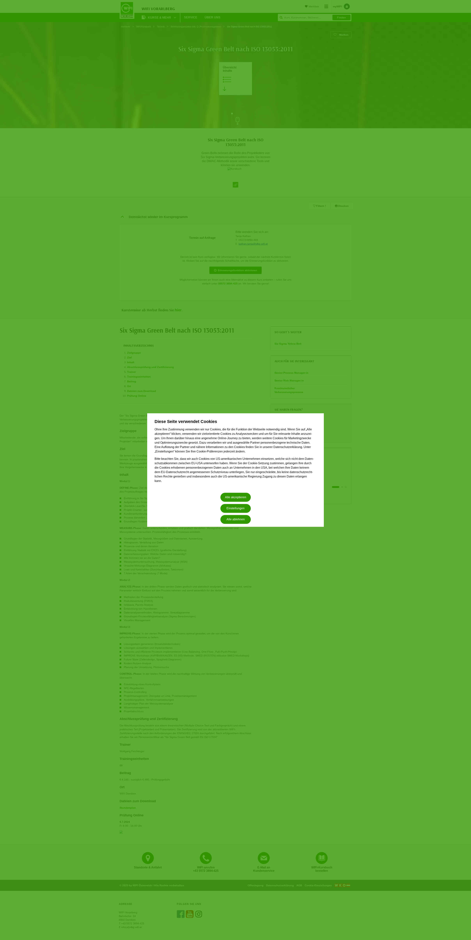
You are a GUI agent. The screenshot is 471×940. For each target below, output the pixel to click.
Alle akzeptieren (235, 497)
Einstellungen (235, 508)
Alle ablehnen (235, 519)
